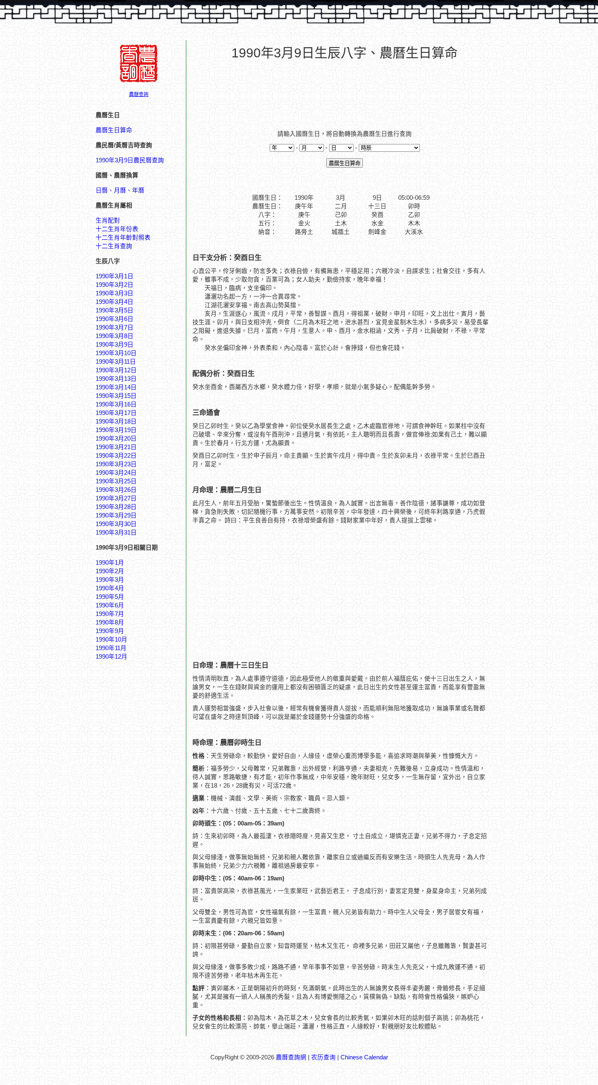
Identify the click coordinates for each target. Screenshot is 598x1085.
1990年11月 (111, 648)
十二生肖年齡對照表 (123, 237)
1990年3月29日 (116, 515)
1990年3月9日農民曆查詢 (130, 160)
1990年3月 (110, 579)
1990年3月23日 (116, 464)
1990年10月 (111, 639)
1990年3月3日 (114, 293)
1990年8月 (110, 622)
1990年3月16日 (116, 404)
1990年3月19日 (116, 430)
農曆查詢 (138, 94)
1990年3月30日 (116, 524)
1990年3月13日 (116, 378)
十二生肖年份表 (117, 229)
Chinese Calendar (364, 1057)
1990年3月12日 (116, 370)
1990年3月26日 (116, 490)
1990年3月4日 (114, 302)
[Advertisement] (344, 90)
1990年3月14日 (116, 387)
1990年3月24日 (116, 472)
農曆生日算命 (114, 130)
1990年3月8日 (114, 336)
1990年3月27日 (116, 498)
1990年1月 (110, 562)
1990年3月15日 (116, 396)
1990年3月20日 (116, 438)
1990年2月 (110, 571)
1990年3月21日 (116, 447)
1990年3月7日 (114, 327)
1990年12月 (111, 656)
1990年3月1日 (114, 276)
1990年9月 (110, 631)
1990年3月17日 (116, 413)
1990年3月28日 (116, 507)
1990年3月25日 (116, 481)
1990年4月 (110, 588)
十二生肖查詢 (114, 246)
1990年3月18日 (116, 421)
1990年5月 (110, 597)
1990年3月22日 (116, 455)
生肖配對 (108, 220)
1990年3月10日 (116, 353)
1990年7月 (110, 614)
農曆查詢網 (291, 1057)
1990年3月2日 (114, 285)
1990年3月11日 (116, 361)
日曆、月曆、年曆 (120, 190)
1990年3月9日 (114, 344)
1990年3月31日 (116, 532)
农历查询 (323, 1057)
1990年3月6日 (114, 319)
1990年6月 (110, 605)
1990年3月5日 (114, 310)
